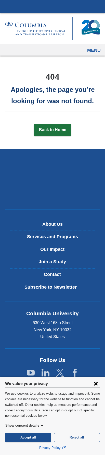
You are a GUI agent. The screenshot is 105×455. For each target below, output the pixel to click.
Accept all (28, 437)
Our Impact (52, 249)
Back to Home (52, 130)
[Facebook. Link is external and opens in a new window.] (75, 373)
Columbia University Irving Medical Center (52, 6)
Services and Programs (52, 236)
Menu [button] (94, 50)
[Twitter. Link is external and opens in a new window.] (60, 373)
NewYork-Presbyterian (52, 179)
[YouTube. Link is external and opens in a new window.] (31, 373)
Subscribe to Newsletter (54, 289)
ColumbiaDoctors (52, 195)
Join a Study (52, 261)
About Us (52, 224)
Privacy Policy (50, 448)
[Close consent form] (96, 383)
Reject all (77, 437)
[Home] (52, 28)
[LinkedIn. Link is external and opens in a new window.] (45, 373)
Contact (52, 274)
